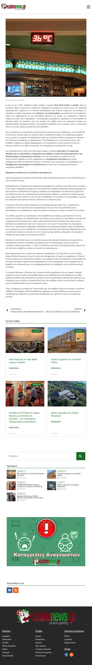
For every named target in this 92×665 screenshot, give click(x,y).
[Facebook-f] (66, 655)
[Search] (80, 456)
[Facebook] (9, 590)
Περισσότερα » (14, 368)
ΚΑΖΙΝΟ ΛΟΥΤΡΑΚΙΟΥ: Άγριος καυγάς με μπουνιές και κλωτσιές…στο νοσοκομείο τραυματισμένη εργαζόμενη (24, 417)
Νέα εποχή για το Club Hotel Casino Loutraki (23, 361)
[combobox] (41, 456)
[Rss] (16, 590)
